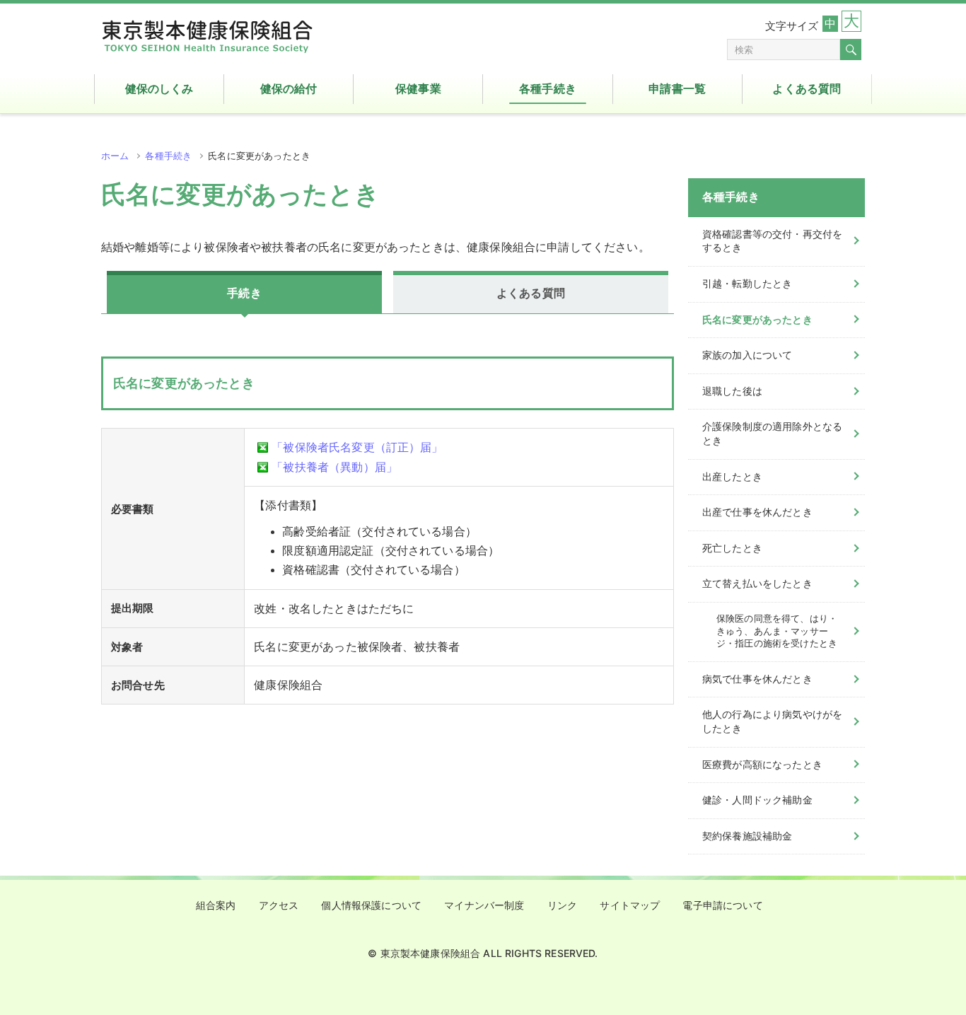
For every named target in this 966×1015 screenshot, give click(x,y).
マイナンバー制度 (484, 905)
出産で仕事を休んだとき (757, 512)
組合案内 (216, 905)
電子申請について (722, 905)
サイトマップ (630, 905)
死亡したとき (732, 548)
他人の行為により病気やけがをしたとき (772, 721)
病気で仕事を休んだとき (757, 679)
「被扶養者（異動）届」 (334, 467)
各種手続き (168, 156)
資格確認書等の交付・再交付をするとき (772, 241)
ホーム (115, 156)
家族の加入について (747, 355)
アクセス (279, 905)
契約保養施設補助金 (747, 836)
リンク (562, 905)
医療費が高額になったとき (762, 764)
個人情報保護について (371, 905)
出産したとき (732, 476)
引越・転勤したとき (747, 283)
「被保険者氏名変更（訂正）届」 (357, 447)
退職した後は (732, 391)
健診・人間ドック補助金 (757, 800)
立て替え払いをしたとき (757, 583)
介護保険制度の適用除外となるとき (772, 433)
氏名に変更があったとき (757, 319)
